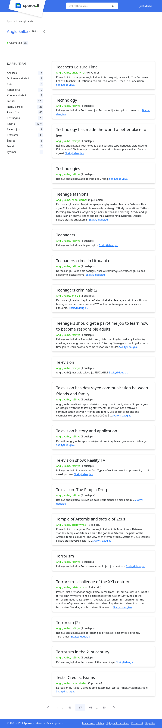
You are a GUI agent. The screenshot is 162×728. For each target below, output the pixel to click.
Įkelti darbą (145, 6)
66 (70, 707)
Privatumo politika (93, 723)
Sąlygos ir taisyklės (117, 723)
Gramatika (15, 42)
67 (80, 707)
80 (104, 707)
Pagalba (150, 723)
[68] (114, 707)
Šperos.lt (12, 21)
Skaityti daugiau (65, 85)
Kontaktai (137, 723)
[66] (48, 707)
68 (90, 707)
